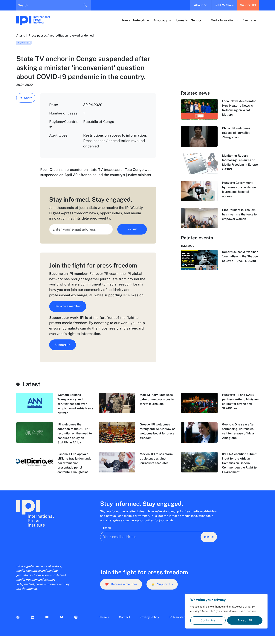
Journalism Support (188, 20)
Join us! (132, 229)
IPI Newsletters (179, 617)
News (126, 20)
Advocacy (160, 20)
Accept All (244, 620)
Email (107, 528)
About (198, 5)
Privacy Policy (149, 617)
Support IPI (248, 5)
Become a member (68, 306)
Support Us (162, 584)
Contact (124, 617)
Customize (208, 620)
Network (139, 20)
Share (28, 98)
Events (247, 20)
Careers (104, 617)
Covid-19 (23, 42)
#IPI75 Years (224, 5)
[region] (226, 611)
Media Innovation (222, 20)
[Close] (265, 595)
